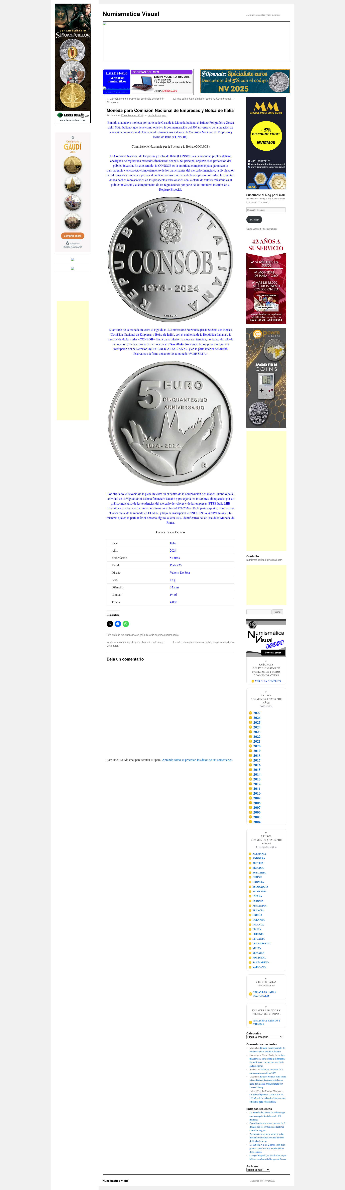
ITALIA (255, 929)
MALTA (255, 948)
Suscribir (254, 219)
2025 (255, 722)
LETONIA (256, 934)
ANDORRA (257, 858)
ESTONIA (256, 901)
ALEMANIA (257, 853)
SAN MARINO (259, 962)
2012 (255, 783)
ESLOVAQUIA (259, 886)
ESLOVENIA (258, 891)
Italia (142, 634)
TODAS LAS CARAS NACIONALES (262, 993)
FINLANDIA (258, 905)
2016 (255, 765)
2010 (255, 793)
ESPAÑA (255, 896)
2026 (255, 717)
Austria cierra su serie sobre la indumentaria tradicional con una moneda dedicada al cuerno (267, 1137)
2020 (255, 746)
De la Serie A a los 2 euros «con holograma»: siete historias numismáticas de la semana (268, 1148)
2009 (255, 798)
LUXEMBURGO (260, 943)
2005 (255, 817)
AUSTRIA (256, 863)
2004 (255, 821)
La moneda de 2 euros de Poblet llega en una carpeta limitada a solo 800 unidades (267, 1116)
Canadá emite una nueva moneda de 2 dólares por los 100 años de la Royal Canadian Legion (267, 1126)
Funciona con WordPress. (262, 1180)
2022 (255, 736)
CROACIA (256, 882)
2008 (255, 802)
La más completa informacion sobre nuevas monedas (203, 98)
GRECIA (256, 915)
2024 (255, 727)
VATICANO (257, 967)
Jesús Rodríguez (157, 115)
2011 (255, 788)
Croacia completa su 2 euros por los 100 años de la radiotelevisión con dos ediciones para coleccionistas (268, 1098)
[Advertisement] (73, 360)
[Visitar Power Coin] (266, 378)
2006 (255, 812)
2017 (255, 760)
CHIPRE (255, 877)
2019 (255, 750)
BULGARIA (257, 872)
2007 (255, 807)
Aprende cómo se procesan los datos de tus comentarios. (197, 760)
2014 (255, 774)
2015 (255, 769)
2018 (255, 755)
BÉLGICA (256, 867)
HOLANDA (257, 919)
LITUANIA (257, 938)
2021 (255, 741)
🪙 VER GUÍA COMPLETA (266, 681)
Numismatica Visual (131, 13)
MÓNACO (256, 953)
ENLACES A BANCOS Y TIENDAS (265, 1022)
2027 (255, 713)
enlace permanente (168, 634)
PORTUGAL (257, 957)
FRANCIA (256, 910)
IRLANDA (256, 924)
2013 (255, 779)
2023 (255, 731)
